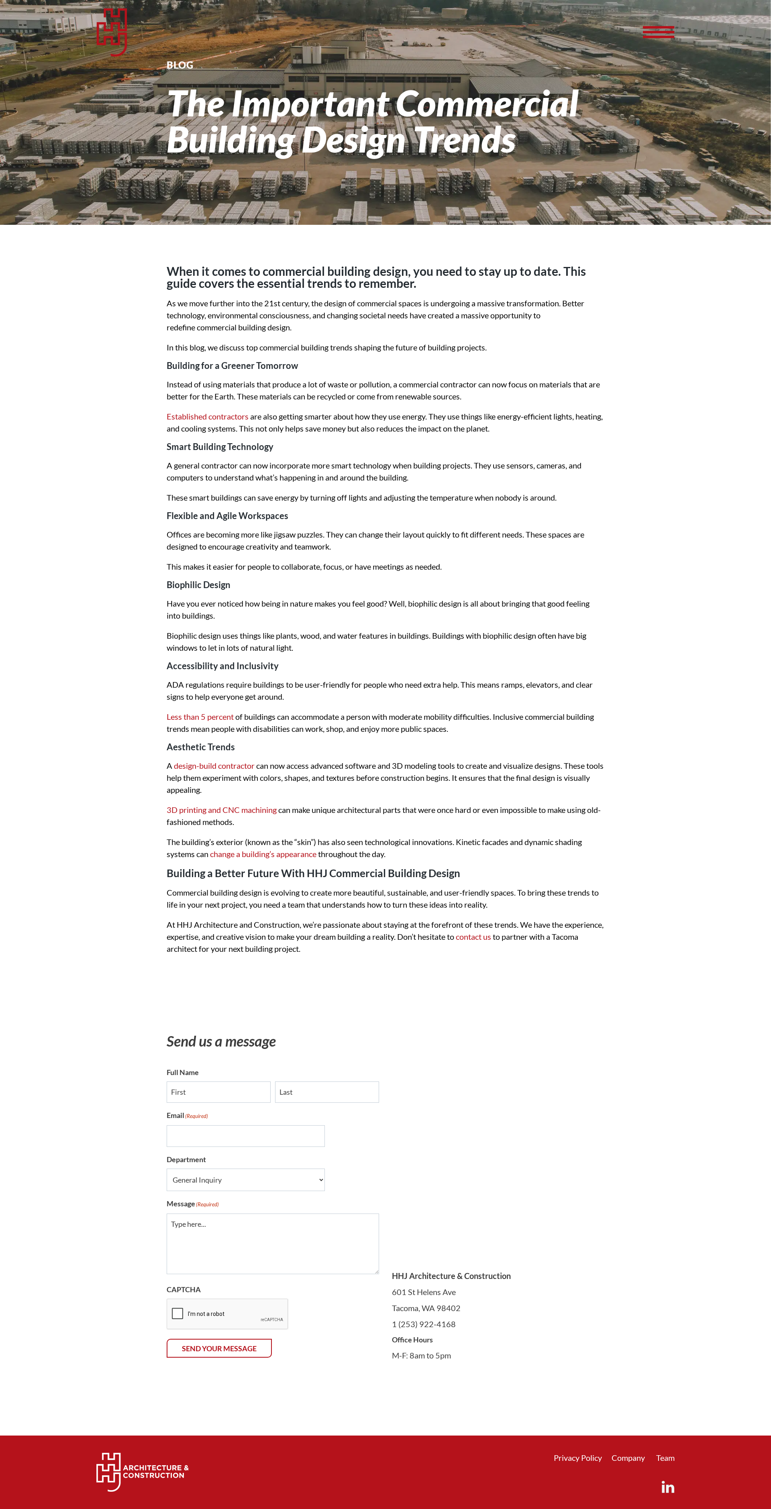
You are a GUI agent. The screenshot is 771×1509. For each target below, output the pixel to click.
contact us (473, 936)
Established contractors (208, 416)
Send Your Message (219, 1348)
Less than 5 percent (200, 716)
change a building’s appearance (263, 854)
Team (665, 1457)
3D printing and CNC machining (222, 810)
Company (628, 1457)
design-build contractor (214, 765)
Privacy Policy (578, 1457)
